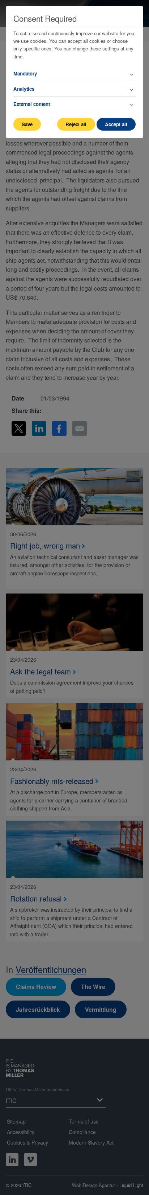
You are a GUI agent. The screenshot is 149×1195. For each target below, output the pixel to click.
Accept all (116, 124)
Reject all (75, 124)
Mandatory (25, 73)
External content (31, 103)
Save (27, 124)
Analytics (23, 88)
